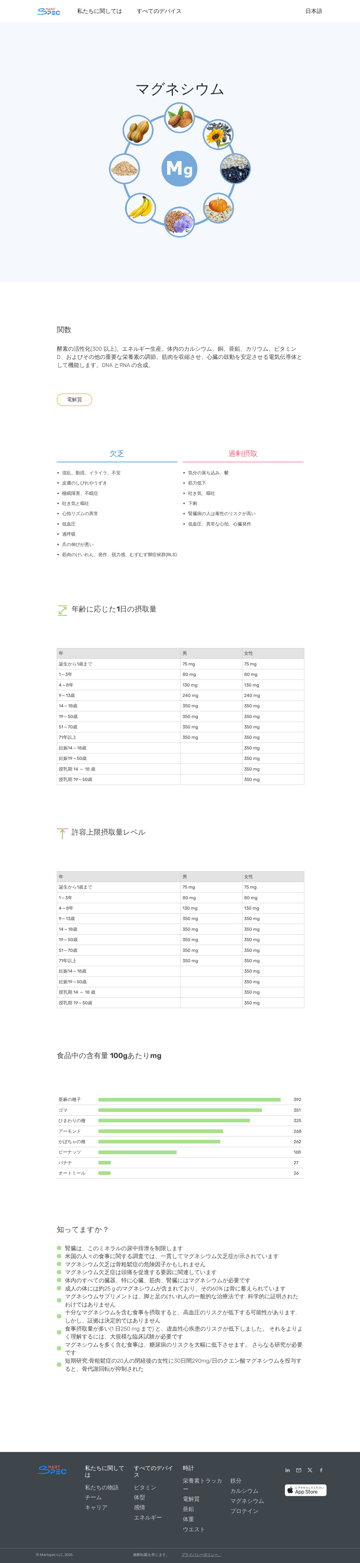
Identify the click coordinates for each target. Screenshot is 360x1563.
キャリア (96, 1507)
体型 (139, 1497)
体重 (188, 1519)
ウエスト (194, 1529)
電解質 (74, 400)
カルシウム (244, 1491)
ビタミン (145, 1487)
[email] (298, 1470)
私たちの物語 (102, 1487)
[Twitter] (310, 1470)
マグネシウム (247, 1501)
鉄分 (236, 1481)
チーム (93, 1497)
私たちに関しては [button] (99, 11)
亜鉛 (188, 1509)
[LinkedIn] (287, 1470)
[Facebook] (321, 1470)
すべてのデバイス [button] (159, 11)
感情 (139, 1507)
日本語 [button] (313, 11)
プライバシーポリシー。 (201, 1554)
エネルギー (148, 1517)
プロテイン (244, 1511)
